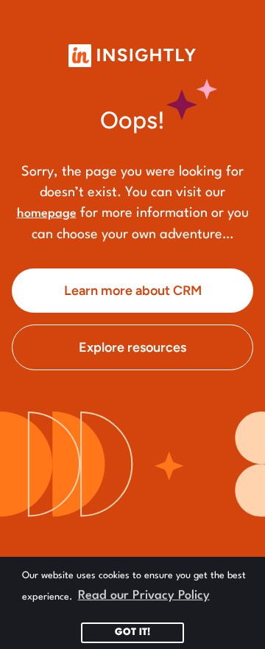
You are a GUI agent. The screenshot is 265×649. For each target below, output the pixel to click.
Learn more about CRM (133, 290)
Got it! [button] (132, 632)
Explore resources (132, 347)
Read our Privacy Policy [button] (144, 595)
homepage (47, 213)
